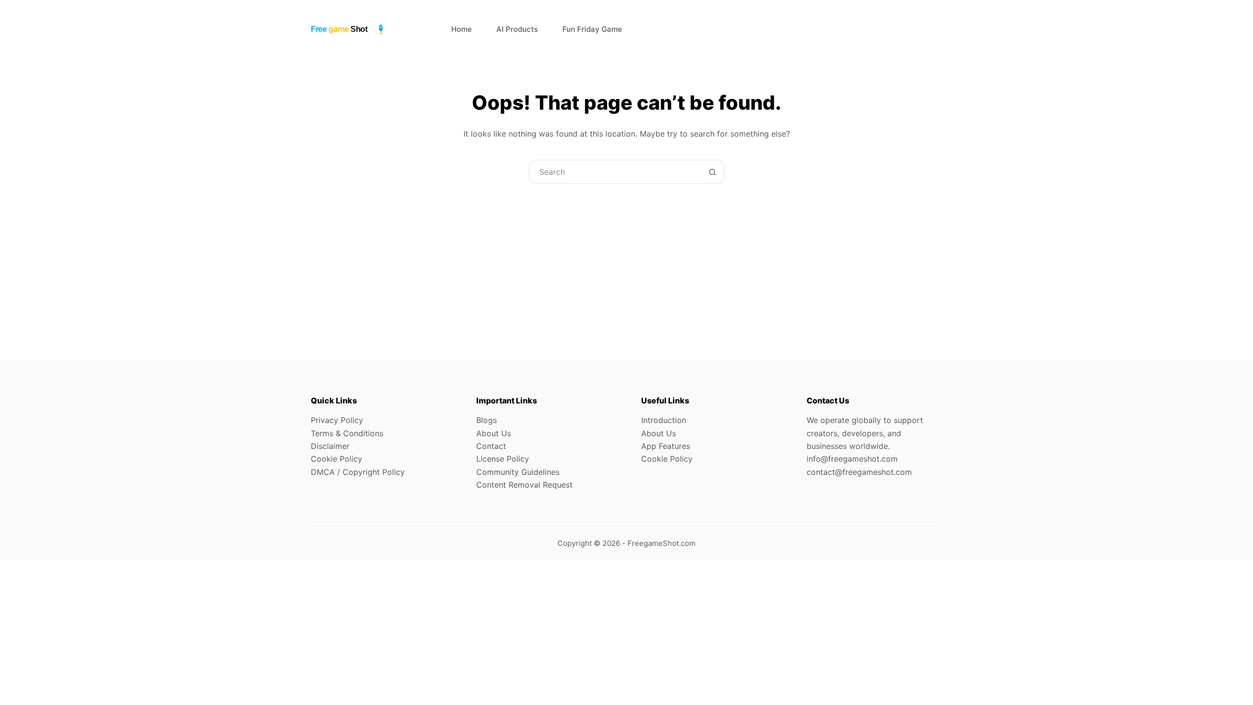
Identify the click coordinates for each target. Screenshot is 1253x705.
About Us (493, 433)
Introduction (663, 420)
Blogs (486, 420)
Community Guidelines (517, 472)
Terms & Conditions (347, 433)
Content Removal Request (524, 485)
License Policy (502, 459)
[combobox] (615, 172)
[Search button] (712, 172)
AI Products (517, 29)
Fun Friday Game (592, 29)
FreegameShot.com (661, 543)
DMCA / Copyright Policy (358, 472)
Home (461, 29)
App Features (665, 446)
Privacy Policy (337, 420)
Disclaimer (330, 446)
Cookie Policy (336, 459)
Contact (491, 446)
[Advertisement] (626, 257)
